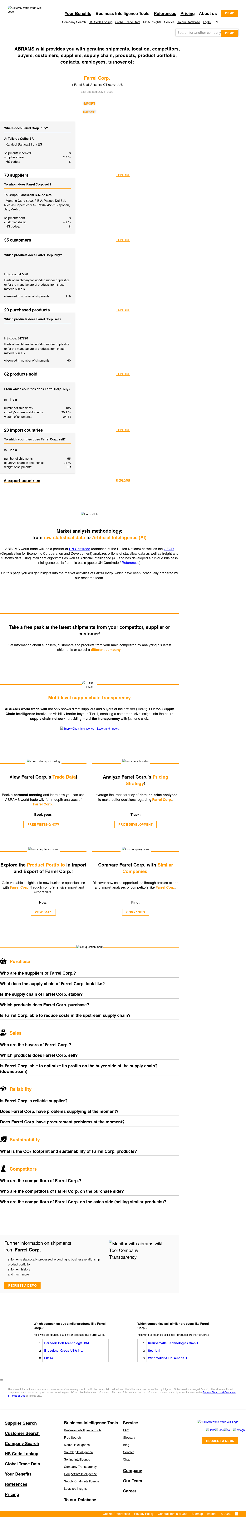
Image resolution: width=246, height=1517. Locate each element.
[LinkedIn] (205, 1430)
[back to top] (1, 1379)
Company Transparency (80, 1466)
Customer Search (22, 1433)
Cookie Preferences (116, 1513)
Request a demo (22, 1285)
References (165, 13)
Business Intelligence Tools (82, 1430)
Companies (135, 912)
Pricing (187, 13)
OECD (169, 548)
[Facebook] (214, 1430)
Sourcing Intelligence (78, 1452)
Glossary (129, 1437)
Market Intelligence (77, 1445)
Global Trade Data (127, 22)
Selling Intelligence (77, 1459)
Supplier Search (21, 1423)
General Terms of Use (172, 1513)
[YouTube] (224, 1430)
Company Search (22, 1443)
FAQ (126, 1430)
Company (132, 1470)
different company (106, 649)
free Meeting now (43, 824)
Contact (128, 1452)
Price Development (135, 824)
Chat (126, 1459)
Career (129, 1491)
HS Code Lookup (100, 22)
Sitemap (197, 1513)
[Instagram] (233, 1430)
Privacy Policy (144, 1513)
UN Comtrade (79, 548)
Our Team (132, 1480)
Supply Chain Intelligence (81, 1481)
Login (207, 22)
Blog (126, 1445)
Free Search (72, 1437)
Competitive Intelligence (80, 1474)
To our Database (188, 22)
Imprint (211, 1513)
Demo (229, 13)
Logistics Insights (75, 1488)
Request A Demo (220, 1440)
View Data (43, 912)
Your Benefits (78, 13)
